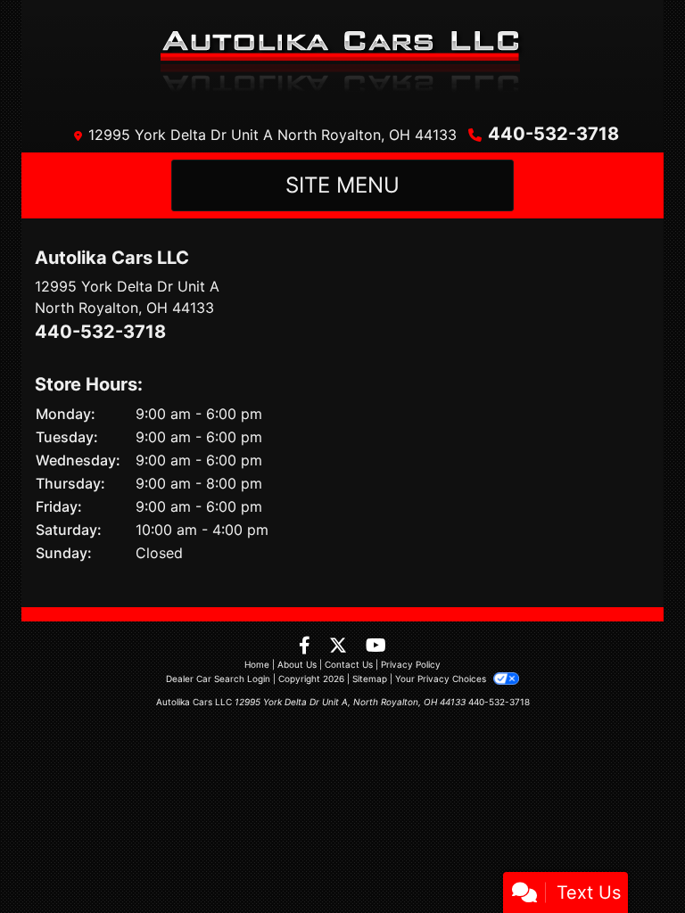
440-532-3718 (553, 133)
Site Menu (342, 185)
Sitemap (369, 678)
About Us (297, 664)
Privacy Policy (411, 664)
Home (256, 664)
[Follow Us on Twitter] (340, 646)
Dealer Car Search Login (218, 678)
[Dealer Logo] (343, 58)
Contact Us (349, 664)
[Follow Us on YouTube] (376, 646)
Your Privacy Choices (442, 678)
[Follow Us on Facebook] (307, 646)
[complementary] (631, 859)
